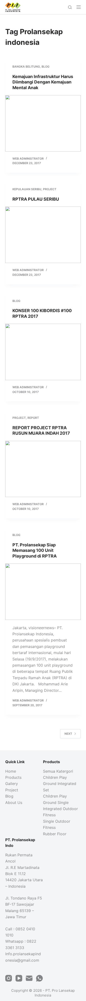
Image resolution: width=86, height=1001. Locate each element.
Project (49, 189)
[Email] (29, 978)
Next (68, 733)
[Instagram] (8, 978)
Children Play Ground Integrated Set (59, 783)
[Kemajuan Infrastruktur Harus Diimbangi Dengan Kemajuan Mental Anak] (43, 123)
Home (10, 771)
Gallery (11, 783)
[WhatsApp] (39, 978)
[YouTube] (19, 978)
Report (33, 418)
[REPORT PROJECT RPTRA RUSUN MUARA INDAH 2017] (43, 469)
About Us (13, 802)
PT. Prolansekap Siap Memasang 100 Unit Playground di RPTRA (34, 550)
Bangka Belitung (26, 66)
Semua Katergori (58, 771)
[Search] (70, 7)
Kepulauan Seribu (26, 189)
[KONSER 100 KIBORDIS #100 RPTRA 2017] (43, 352)
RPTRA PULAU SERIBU (35, 199)
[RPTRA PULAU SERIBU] (43, 235)
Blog (45, 66)
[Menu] (78, 7)
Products (13, 777)
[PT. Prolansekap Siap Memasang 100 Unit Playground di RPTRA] (43, 591)
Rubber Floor (54, 833)
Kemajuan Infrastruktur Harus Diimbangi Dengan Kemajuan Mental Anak (42, 82)
